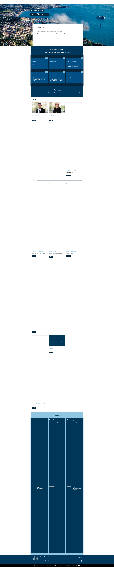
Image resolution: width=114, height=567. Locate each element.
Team (63, 1)
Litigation (34, 61)
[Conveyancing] (64, 58)
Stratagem (45, 564)
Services (58, 1)
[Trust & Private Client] (82, 58)
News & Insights (69, 1)
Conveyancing (53, 61)
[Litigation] (46, 58)
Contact (75, 1)
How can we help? (71, 75)
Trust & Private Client (72, 61)
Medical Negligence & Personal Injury (56, 75)
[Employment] (46, 72)
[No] (112, 565)
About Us (53, 1)
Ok (78, 565)
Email (34, 120)
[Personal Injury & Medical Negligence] (64, 72)
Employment (35, 75)
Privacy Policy (79, 557)
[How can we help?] (82, 72)
